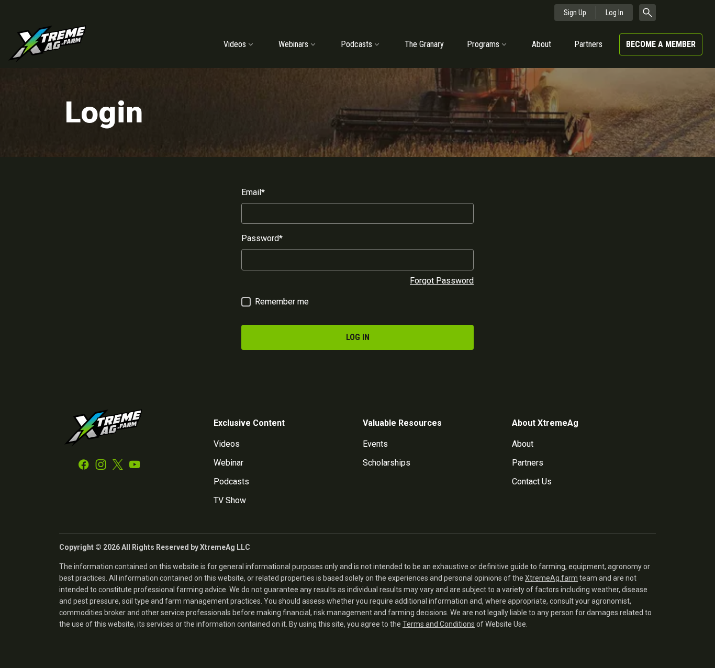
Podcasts (356, 44)
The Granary (424, 44)
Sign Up (575, 12)
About (541, 44)
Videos (235, 44)
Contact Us (532, 481)
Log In (614, 12)
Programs (483, 44)
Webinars (293, 44)
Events (375, 444)
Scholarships (386, 463)
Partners (588, 44)
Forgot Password (442, 281)
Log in (358, 337)
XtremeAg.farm (551, 578)
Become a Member (661, 44)
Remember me (282, 302)
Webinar (228, 463)
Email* (253, 192)
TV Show (230, 500)
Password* (262, 238)
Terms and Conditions (439, 624)
